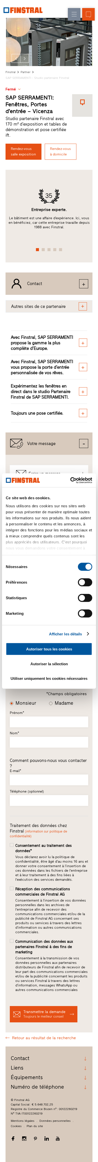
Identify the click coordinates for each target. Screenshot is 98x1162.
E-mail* (15, 771)
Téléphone (27, 791)
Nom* (14, 733)
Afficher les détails (65, 634)
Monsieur (26, 703)
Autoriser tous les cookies (49, 649)
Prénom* (17, 713)
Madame (64, 703)
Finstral (11, 72)
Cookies (16, 1126)
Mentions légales (22, 1121)
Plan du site (35, 1126)
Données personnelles (55, 1121)
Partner (25, 72)
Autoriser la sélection (49, 663)
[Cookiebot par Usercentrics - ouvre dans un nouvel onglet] (70, 480)
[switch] (85, 582)
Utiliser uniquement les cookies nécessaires (49, 678)
